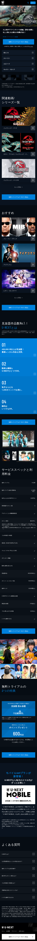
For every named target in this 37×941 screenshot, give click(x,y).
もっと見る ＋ (18, 187)
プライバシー (14, 931)
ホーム (3, 931)
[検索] (28, 2)
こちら (31, 46)
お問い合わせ (21, 931)
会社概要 (8, 931)
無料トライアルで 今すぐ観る (18, 42)
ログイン (33, 2)
